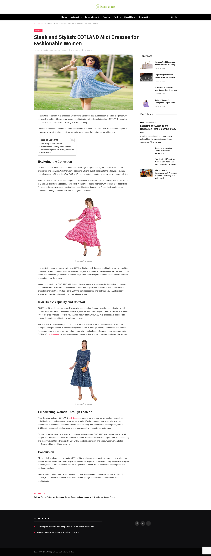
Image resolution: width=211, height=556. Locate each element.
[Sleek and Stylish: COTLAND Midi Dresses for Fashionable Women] (83, 82)
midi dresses (53, 334)
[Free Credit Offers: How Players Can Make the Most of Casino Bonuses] (146, 162)
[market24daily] (105, 7)
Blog (142, 122)
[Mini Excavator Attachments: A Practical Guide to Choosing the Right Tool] (146, 173)
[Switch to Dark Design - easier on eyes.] (175, 17)
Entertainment (92, 17)
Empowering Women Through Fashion (57, 150)
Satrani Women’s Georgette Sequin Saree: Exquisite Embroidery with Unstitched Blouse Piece (74, 497)
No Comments (75, 50)
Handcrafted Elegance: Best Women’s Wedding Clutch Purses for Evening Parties (165, 63)
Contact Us (144, 17)
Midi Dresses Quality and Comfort (56, 147)
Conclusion (46, 152)
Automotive (76, 17)
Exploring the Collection (51, 144)
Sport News (129, 17)
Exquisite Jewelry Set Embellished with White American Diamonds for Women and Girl (165, 76)
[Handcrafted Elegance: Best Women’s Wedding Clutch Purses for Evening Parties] (146, 65)
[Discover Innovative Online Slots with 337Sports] (146, 151)
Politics (117, 17)
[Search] (171, 17)
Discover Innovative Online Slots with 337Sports (163, 150)
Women (38, 30)
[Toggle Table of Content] (71, 140)
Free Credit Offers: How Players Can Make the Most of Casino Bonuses (165, 161)
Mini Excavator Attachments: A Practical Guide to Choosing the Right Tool (166, 174)
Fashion (106, 17)
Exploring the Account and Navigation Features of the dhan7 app (165, 88)
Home (64, 17)
